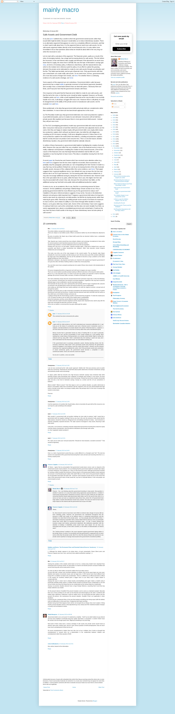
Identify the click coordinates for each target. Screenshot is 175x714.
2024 (114, 120)
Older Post (101, 687)
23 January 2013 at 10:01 (66, 644)
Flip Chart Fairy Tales (119, 264)
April (115, 167)
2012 (114, 214)
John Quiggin (116, 273)
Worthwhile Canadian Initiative (121, 323)
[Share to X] (71, 218)
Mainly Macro (56, 488)
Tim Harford (116, 312)
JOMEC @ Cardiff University (121, 276)
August (116, 157)
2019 (114, 132)
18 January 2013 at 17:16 (70, 488)
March (116, 169)
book (114, 84)
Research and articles (117, 96)
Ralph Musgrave (52, 614)
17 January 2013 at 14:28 (63, 313)
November (117, 150)
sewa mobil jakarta (53, 644)
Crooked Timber (117, 255)
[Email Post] (63, 217)
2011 (114, 216)
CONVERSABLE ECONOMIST (121, 249)
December (117, 148)
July (115, 160)
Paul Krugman (117, 295)
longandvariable (117, 282)
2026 (114, 115)
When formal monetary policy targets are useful (122, 176)
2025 (114, 117)
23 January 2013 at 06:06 (65, 614)
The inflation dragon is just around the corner (121, 196)
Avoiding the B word (119, 203)
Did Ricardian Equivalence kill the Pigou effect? (122, 209)
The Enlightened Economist (121, 306)
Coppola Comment (118, 252)
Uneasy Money (117, 314)
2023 (114, 122)
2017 (114, 136)
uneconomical (117, 317)
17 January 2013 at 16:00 (62, 450)
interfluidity (116, 270)
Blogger (95, 701)
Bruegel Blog (116, 242)
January (116, 174)
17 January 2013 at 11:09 (62, 365)
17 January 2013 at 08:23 (57, 228)
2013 (114, 146)
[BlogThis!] (69, 218)
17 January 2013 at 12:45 (62, 401)
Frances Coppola (53, 464)
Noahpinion (116, 292)
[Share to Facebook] (73, 218)
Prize (62, 23)
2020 (114, 129)
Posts (114, 104)
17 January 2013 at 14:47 (63, 322)
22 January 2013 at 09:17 (57, 561)
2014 (114, 143)
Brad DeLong (117, 239)
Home (74, 687)
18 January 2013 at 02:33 (65, 464)
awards (117, 93)
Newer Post (46, 687)
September (117, 155)
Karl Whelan (116, 279)
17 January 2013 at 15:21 (58, 438)
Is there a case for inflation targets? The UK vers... (121, 199)
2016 (114, 139)
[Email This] (67, 218)
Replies (52, 310)
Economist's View (118, 261)
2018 (114, 134)
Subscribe (121, 49)
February (116, 171)
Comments (116, 107)
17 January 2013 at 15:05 (58, 414)
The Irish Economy (118, 309)
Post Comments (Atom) (56, 690)
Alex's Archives (117, 231)
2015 (114, 141)
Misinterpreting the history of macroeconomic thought (121, 180)
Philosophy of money (119, 298)
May (115, 164)
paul (54, 313)
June (115, 162)
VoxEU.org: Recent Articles (121, 320)
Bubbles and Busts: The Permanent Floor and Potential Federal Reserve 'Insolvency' (72, 547)
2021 (114, 127)
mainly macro (61, 9)
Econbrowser (117, 258)
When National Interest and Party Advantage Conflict (123, 184)
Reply (49, 306)
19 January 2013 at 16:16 (70, 507)
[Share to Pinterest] (75, 218)
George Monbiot (117, 267)
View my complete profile (118, 77)
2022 (114, 125)
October (116, 153)
